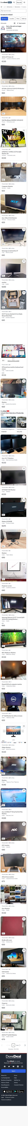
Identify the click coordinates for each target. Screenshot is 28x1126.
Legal (2, 1097)
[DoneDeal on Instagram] (22, 1066)
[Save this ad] (24, 35)
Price (18, 18)
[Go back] (2, 7)
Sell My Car (17, 1080)
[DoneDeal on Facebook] (5, 1066)
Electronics (17, 6)
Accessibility (4, 1087)
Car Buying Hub (5, 1077)
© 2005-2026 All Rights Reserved (9, 1095)
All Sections (9, 6)
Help (15, 1077)
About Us (3, 1075)
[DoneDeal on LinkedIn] (18, 1066)
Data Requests (5, 1085)
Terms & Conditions (6, 1099)
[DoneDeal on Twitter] (9, 1066)
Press (15, 1075)
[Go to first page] (2, 1045)
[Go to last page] (25, 1045)
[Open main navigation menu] (24, 2)
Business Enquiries (6, 1080)
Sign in (13, 1071)
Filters (5, 18)
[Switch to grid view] (14, 23)
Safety (16, 1082)
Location (12, 18)
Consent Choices (18, 1085)
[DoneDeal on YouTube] (13, 1066)
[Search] (2, 11)
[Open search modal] (14, 2)
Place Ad (19, 2)
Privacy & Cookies (9, 1097)
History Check (5, 1082)
